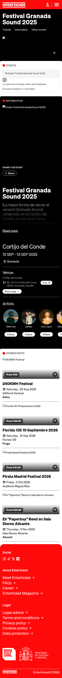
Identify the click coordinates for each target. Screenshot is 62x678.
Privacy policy (14, 623)
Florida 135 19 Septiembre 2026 (30, 430)
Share (11, 173)
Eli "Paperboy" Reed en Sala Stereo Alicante (27, 521)
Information (21, 29)
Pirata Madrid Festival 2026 (27, 476)
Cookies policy (15, 628)
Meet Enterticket (17, 577)
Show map (10, 291)
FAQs (7, 583)
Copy (44, 282)
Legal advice (13, 612)
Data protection (16, 633)
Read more (10, 231)
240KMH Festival (18, 383)
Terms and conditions (21, 617)
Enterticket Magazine (21, 593)
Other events (39, 29)
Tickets (7, 29)
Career (8, 588)
